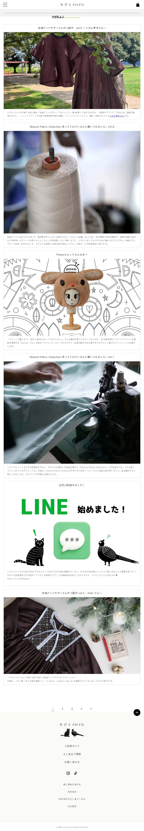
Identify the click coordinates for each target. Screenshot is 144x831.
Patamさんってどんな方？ (72, 254)
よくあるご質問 (72, 754)
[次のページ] (91, 709)
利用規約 (72, 791)
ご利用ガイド (72, 746)
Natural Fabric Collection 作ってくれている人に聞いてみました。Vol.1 (72, 356)
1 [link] (53, 708)
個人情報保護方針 (72, 784)
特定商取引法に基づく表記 (72, 798)
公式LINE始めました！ (72, 484)
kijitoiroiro (67, 827)
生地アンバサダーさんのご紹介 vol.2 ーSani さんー (72, 592)
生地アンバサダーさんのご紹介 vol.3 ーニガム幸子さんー (72, 27)
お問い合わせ (72, 762)
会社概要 (72, 806)
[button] (5, 4)
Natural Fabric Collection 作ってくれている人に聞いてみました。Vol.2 (72, 126)
